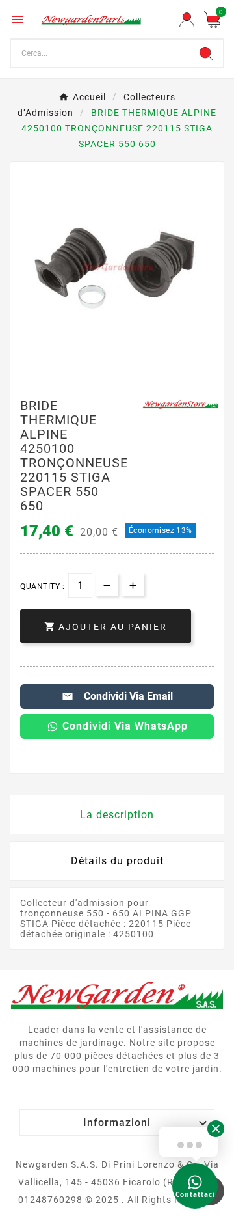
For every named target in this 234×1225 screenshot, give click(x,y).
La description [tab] (117, 814)
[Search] (206, 53)
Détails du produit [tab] (117, 861)
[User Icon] (186, 19)
